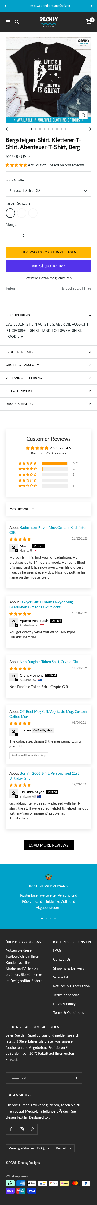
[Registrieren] (75, 1078)
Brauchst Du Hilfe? (76, 288)
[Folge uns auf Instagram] (21, 1129)
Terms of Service (66, 995)
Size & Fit (60, 977)
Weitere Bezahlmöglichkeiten (48, 278)
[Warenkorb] (88, 21)
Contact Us (62, 959)
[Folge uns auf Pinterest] (32, 1129)
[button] (17, 165)
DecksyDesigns (29, 1163)
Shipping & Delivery (68, 968)
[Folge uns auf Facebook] (11, 1129)
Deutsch (61, 1148)
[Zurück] (8, 129)
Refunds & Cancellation (71, 986)
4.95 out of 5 (60, 448)
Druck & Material (21, 404)
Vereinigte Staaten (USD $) (27, 1148)
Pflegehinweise (19, 391)
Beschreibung (18, 315)
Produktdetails (19, 352)
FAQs (57, 950)
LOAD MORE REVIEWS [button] (49, 845)
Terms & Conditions (68, 1012)
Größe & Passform (23, 365)
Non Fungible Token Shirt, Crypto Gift (49, 661)
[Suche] (17, 22)
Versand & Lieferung (24, 378)
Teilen (10, 288)
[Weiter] (89, 129)
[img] (20, 539)
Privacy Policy (64, 1004)
